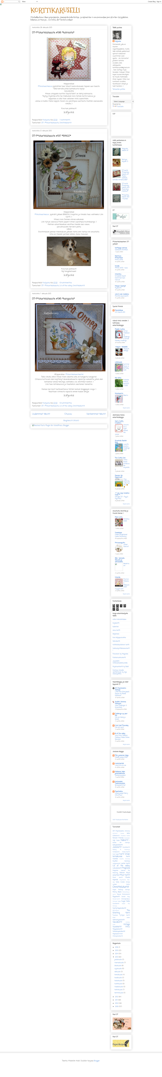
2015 (117, 950)
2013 (117, 957)
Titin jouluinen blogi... (122, 755)
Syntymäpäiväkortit (119, 908)
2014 (117, 954)
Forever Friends (118, 838)
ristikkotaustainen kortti (121, 645)
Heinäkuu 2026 (126, 520)
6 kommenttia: (66, 282)
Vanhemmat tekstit (96, 414)
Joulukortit (117, 847)
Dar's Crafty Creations (119, 422)
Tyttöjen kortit (125, 915)
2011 (116, 1000)
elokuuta (118, 972)
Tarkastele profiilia (119, 89)
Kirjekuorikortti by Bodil (121, 666)
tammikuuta (119, 993)
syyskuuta (118, 969)
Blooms (125, 395)
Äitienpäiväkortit (118, 936)
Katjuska (118, 41)
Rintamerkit (126, 894)
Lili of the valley (65, 285)
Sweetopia (118, 533)
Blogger (97, 1061)
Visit (120, 820)
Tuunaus (115, 915)
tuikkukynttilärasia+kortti (121, 649)
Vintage (126, 924)
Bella (128, 833)
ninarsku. (118, 274)
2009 (117, 1006)
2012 (117, 997)
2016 (117, 947)
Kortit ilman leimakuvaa (121, 855)
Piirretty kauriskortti (121, 296)
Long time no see (120, 765)
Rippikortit (116, 896)
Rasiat (119, 894)
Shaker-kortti (116, 899)
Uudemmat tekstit (41, 414)
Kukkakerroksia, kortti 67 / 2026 (126, 383)
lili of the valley (120, 733)
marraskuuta (119, 963)
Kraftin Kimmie (125, 859)
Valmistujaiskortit (119, 920)
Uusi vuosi (121, 917)
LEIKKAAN (118, 362)
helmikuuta (119, 990)
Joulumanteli (119, 763)
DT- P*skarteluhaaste (50, 123)
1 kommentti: (65, 120)
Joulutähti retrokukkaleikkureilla (120, 662)
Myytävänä (123, 880)
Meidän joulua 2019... (121, 757)
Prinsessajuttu (120, 543)
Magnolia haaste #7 (125, 150)
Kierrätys (127, 850)
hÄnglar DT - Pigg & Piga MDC (121, 498)
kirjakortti (116, 623)
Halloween (127, 838)
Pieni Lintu (118, 517)
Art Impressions (118, 831)
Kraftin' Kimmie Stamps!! (120, 703)
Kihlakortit (116, 852)
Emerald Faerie (125, 836)
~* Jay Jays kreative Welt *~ (122, 494)
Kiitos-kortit (126, 852)
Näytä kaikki (126, 408)
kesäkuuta (118, 978)
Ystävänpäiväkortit (119, 931)
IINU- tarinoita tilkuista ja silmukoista (119, 560)
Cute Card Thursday (121, 725)
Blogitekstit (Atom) (71, 420)
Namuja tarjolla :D (125, 160)
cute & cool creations (122, 294)
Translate (120, 107)
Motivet (122, 873)
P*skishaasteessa (45, 86)
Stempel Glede (117, 901)
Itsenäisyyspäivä (120, 775)
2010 (116, 1003)
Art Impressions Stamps (120, 689)
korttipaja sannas (121, 248)
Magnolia (126, 868)
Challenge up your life (121, 715)
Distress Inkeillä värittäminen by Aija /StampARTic (120, 672)
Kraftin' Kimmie (121, 861)
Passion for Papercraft (119, 476)
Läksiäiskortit (117, 868)
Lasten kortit (125, 863)
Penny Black (117, 892)
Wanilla (117, 577)
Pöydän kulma (120, 329)
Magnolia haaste (119, 870)
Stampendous (125, 899)
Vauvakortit (117, 922)
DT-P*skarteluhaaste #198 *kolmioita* (53, 32)
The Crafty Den (120, 458)
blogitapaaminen (118, 934)
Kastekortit (126, 847)
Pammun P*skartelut (119, 257)
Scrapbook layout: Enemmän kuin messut (120, 278)
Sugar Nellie (125, 901)
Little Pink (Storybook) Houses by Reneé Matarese (122, 694)
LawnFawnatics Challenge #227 (126, 447)
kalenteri (116, 627)
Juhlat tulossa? (126, 546)
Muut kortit (125, 875)
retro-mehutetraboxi (119, 619)
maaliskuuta (119, 987)
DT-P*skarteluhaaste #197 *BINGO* (51, 136)
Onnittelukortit (65, 123)
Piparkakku (119, 791)
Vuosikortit (117, 926)
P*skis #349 (119, 260)
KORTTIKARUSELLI (55, 10)
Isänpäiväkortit (118, 845)
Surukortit (116, 904)
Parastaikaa (119, 310)
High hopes (116, 840)
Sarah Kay (126, 897)
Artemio (127, 831)
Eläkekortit (116, 836)
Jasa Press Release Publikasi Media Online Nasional (122, 737)
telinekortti (116, 641)
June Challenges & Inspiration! (121, 706)
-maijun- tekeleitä (121, 347)
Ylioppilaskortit (117, 929)
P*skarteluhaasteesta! (74, 374)
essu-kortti (116, 630)
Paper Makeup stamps (121, 890)
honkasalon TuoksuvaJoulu (120, 782)
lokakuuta (118, 966)
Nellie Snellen (120, 882)
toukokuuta (119, 981)
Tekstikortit (116, 911)
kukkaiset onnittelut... (121, 250)
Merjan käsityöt (120, 286)
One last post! (119, 727)
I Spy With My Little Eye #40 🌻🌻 (126, 483)
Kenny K (117, 850)
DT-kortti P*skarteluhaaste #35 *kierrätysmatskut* (125, 187)
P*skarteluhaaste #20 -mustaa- (125, 197)
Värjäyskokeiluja (126, 350)
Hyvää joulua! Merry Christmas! (121, 794)
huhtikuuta (119, 984)
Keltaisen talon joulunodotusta (120, 773)
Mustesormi (119, 393)
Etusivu (68, 414)
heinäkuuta (119, 975)
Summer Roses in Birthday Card (126, 367)
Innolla (117, 266)
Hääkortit (124, 840)
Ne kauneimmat (120, 785)
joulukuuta (118, 959)
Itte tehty (118, 378)
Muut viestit (118, 877)
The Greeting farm (121, 911)
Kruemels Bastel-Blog (121, 442)
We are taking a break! (120, 718)
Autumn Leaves (118, 833)
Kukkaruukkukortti (119, 657)
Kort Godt (116, 854)
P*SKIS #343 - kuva (121, 268)
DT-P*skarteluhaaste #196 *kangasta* (53, 299)
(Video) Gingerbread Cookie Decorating (121, 535)
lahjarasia (116, 634)
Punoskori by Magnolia (120, 654)
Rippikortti (118, 288)
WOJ (127, 926)
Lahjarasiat (116, 863)
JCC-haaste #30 (120, 312)
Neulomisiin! (126, 565)
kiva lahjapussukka (119, 637)
